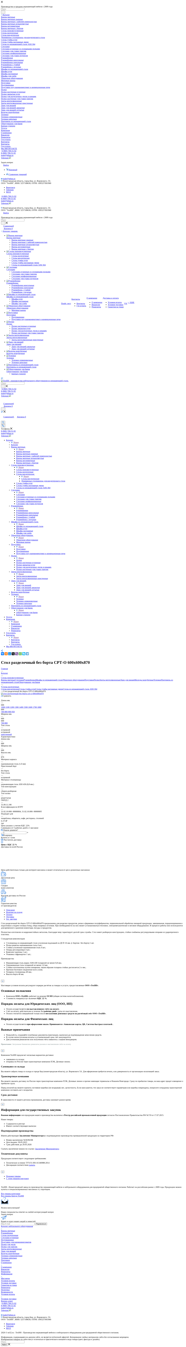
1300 (17, 707)
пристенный (6, 734)
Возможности (7, 1292)
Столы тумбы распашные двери (49, 689)
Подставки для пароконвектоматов (16, 1242)
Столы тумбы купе (27, 689)
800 (6, 712)
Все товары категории (10, 1194)
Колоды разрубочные (144, 680)
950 (13, 712)
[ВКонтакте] (2, 653)
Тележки (20, 599)
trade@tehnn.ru (9, 179)
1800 (39, 707)
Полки (19, 560)
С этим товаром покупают (17, 1178)
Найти (4, 1345)
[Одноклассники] (6, 653)
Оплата (9, 914)
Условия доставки (8, 1283)
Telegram (10, 190)
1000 (3, 707)
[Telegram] (27, 653)
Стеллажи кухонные (10, 1238)
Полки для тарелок (9, 1247)
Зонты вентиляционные (26, 576)
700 (3, 712)
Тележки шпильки (9, 1258)
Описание (10, 910)
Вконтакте (10, 187)
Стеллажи (20, 495)
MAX (8, 192)
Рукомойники (22, 510)
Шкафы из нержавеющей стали (29, 526)
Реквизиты (5, 1272)
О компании (6, 1262)
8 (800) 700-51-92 (9, 151)
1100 (8, 707)
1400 (21, 707)
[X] (13, 653)
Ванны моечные (23, 451)
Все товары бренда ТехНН (12, 1196)
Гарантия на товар (9, 1285)
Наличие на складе (14, 912)
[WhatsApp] (20, 653)
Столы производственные (27, 470)
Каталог (14, 445)
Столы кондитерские (30, 479)
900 (10, 712)
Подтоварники (7, 1240)
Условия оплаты (8, 1281)
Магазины (5, 1278)
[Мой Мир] (9, 653)
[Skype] (23, 653)
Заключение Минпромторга (47, 1149)
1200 (12, 707)
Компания (15, 624)
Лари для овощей (23, 585)
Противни (5, 1260)
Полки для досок (8, 1244)
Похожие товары (13, 1176)
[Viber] (16, 653)
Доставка (10, 917)
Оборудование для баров (27, 612)
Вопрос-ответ (7, 1301)
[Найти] (3, 12)
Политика (5, 1290)
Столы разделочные (9, 1235)
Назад (16, 442)
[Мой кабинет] (2, 401)
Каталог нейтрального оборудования (17, 1226)
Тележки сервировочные (11, 1256)
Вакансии (5, 1269)
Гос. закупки (11, 919)
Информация (6, 1274)
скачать (32, 1165)
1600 (30, 707)
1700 (35, 707)
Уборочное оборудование (27, 540)
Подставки (21, 549)
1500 (26, 707)
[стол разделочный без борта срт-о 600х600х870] (22, 694)
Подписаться (41, 1224)
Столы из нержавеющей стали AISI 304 (80, 689)
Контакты (15, 640)
